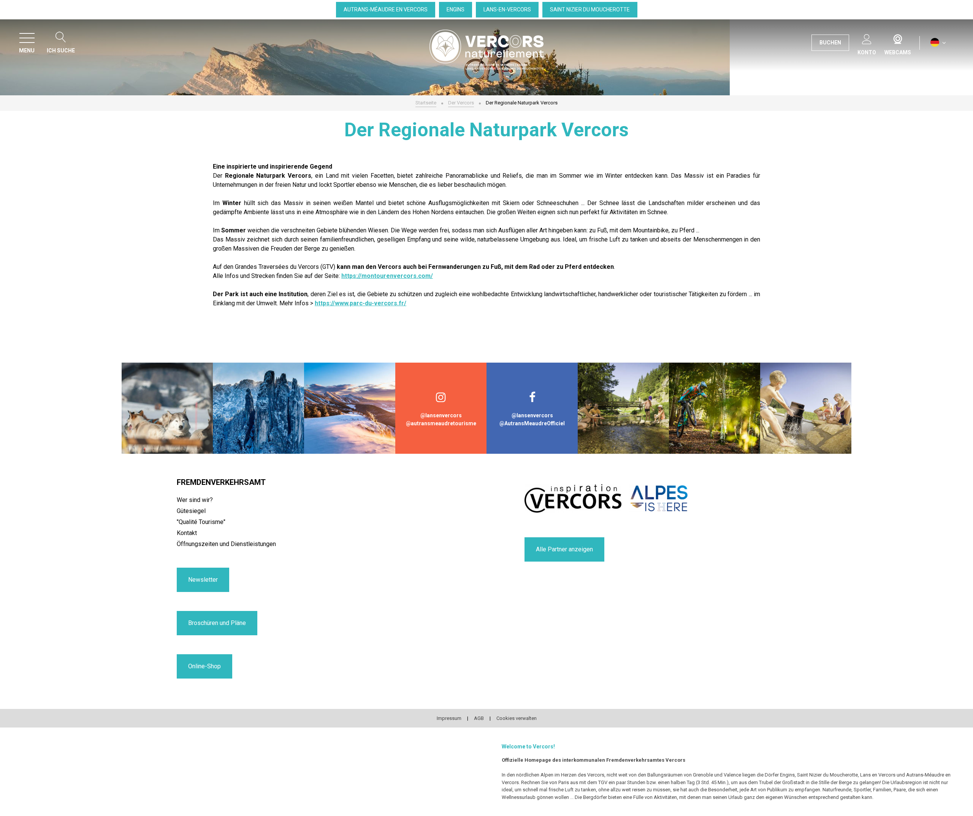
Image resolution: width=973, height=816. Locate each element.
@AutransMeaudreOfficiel (532, 423)
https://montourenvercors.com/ (387, 275)
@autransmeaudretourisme (441, 423)
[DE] (938, 43)
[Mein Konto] (866, 38)
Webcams (897, 37)
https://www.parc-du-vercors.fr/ (360, 303)
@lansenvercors (441, 415)
